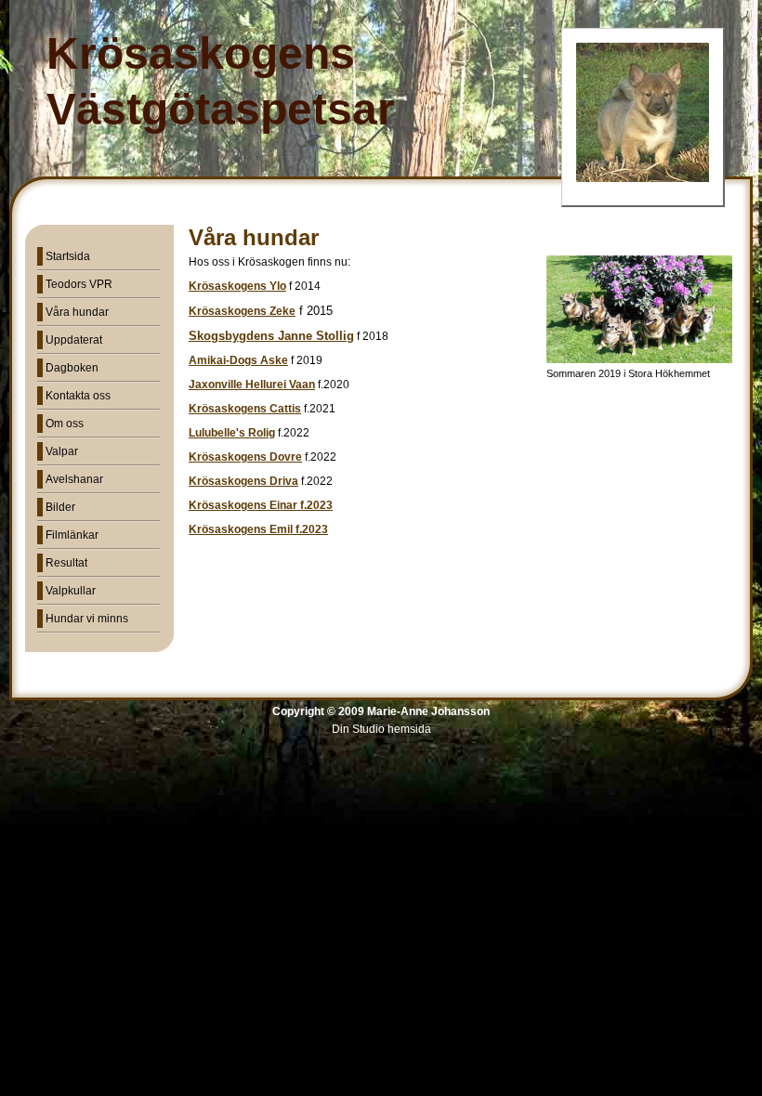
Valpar (62, 451)
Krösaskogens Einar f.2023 (261, 505)
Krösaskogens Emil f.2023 (258, 529)
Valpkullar (71, 590)
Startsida (68, 256)
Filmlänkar (72, 534)
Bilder (60, 507)
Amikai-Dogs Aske (238, 360)
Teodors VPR (79, 284)
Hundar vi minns (87, 618)
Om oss (65, 423)
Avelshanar (74, 479)
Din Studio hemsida (381, 729)
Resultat (66, 562)
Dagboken (72, 367)
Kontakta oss (78, 395)
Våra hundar (77, 312)
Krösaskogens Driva (243, 481)
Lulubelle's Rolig (232, 432)
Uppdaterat (74, 339)
